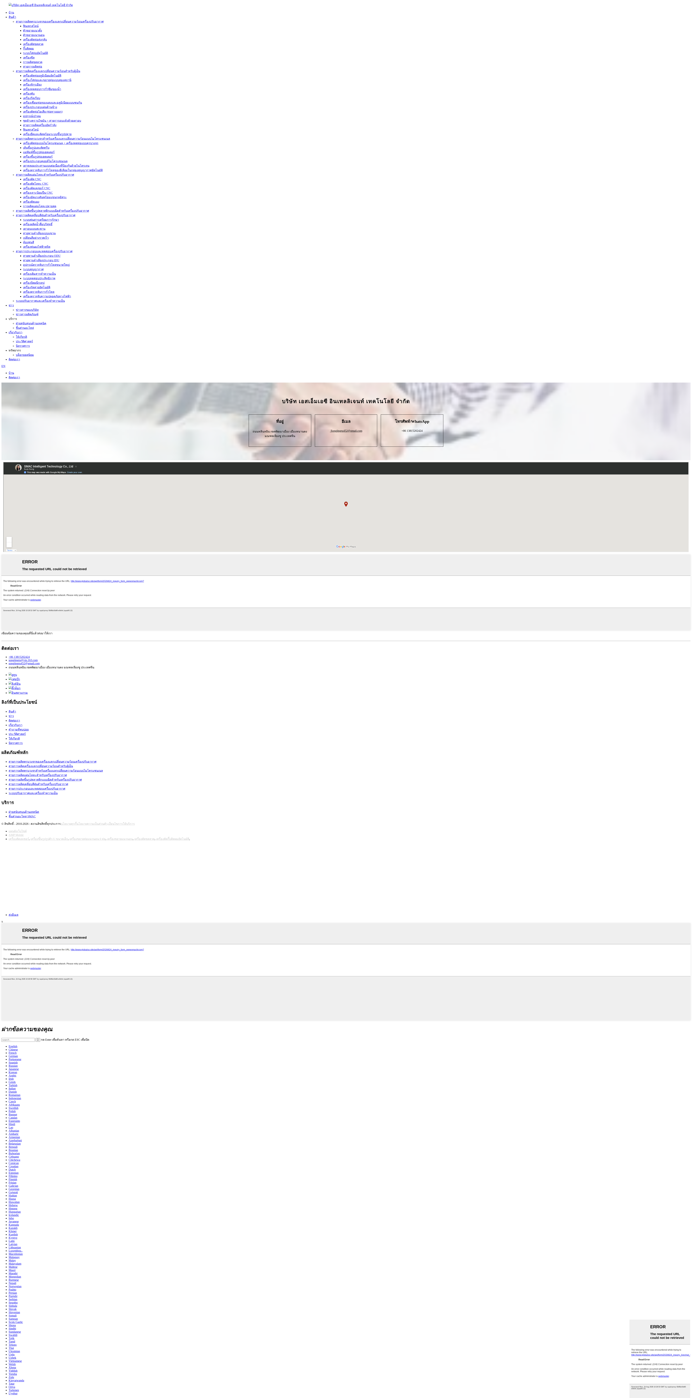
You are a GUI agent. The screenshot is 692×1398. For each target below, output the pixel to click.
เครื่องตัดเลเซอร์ (19, 838)
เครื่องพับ (29, 93)
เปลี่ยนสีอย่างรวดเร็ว (36, 237)
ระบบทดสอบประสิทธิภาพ (39, 278)
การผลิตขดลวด (32, 62)
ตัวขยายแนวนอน (34, 35)
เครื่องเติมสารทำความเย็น (39, 273)
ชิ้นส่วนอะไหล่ (25, 327)
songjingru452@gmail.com (24, 663)
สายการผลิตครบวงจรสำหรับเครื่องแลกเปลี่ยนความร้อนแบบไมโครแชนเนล (63, 138)
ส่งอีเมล (13, 914)
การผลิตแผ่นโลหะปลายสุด (39, 206)
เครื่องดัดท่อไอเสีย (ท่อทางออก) (43, 111)
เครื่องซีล (29, 57)
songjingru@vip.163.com (23, 660)
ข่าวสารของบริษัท (27, 309)
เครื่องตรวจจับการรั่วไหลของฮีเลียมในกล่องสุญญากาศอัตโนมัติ (63, 170)
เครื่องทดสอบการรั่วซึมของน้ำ (42, 89)
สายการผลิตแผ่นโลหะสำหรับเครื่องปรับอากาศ (45, 174)
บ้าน (11, 12)
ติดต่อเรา (14, 359)
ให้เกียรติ (21, 336)
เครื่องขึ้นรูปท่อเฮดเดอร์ (38, 156)
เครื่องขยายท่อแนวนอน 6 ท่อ (87, 838)
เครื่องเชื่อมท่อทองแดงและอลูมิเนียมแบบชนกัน (52, 102)
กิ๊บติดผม (28, 48)
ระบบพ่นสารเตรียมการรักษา (41, 219)
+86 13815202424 (19, 656)
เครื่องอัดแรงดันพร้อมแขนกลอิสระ (45, 197)
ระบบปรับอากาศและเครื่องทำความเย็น (40, 300)
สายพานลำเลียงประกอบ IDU (41, 260)
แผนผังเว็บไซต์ (18, 831)
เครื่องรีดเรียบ (31, 98)
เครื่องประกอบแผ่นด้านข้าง (40, 107)
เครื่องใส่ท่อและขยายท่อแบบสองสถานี (47, 80)
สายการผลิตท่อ (32, 66)
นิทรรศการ (23, 345)
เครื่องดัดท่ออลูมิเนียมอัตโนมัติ (42, 75)
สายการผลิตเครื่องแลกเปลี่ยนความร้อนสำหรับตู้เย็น (48, 71)
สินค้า (12, 17)
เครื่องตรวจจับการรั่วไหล (38, 291)
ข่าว (11, 305)
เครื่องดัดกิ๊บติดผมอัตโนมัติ (172, 838)
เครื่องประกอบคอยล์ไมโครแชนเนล (45, 161)
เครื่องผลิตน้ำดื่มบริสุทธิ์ (37, 224)
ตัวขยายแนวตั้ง (32, 30)
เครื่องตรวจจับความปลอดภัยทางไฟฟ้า (47, 296)
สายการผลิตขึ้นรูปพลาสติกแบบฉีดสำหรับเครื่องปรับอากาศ (52, 210)
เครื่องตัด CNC (32, 179)
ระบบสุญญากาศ (33, 269)
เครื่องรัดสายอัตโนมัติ (36, 287)
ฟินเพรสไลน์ (31, 26)
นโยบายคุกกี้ (69, 823)
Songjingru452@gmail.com (346, 430)
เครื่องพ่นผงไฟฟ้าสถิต (36, 246)
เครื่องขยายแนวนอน (120, 838)
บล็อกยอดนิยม (25, 354)
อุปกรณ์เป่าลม (32, 116)
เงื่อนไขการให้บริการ (121, 823)
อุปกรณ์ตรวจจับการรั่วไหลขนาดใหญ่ (46, 264)
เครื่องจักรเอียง (32, 84)
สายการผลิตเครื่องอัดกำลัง (39, 125)
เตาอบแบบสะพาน (34, 228)
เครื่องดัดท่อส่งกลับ (35, 39)
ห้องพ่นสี (28, 242)
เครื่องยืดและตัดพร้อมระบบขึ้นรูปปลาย (47, 134)
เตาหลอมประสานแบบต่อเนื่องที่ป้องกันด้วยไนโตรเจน (56, 165)
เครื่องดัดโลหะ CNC (35, 183)
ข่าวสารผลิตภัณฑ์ (27, 314)
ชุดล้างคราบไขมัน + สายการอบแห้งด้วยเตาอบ (52, 120)
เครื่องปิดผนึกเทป (34, 282)
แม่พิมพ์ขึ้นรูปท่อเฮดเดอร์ (39, 152)
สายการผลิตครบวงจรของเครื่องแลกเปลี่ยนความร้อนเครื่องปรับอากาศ (60, 21)
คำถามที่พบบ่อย (19, 729)
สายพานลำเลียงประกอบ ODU (42, 255)
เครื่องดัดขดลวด (33, 44)
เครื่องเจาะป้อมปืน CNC (38, 192)
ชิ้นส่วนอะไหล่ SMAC (22, 816)
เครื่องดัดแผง (31, 201)
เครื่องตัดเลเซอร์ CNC (36, 188)
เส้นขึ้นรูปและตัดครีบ (36, 147)
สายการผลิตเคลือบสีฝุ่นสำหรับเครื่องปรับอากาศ (45, 215)
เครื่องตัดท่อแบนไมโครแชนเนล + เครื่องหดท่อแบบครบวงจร (60, 143)
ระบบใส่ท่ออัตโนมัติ (35, 53)
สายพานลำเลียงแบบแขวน (39, 233)
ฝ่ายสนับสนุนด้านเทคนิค (31, 323)
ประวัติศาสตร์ (24, 341)
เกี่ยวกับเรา (15, 332)
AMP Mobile (16, 834)
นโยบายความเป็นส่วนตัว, (92, 823)
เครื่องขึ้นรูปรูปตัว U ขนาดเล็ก (49, 838)
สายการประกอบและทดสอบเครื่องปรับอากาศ (44, 251)
